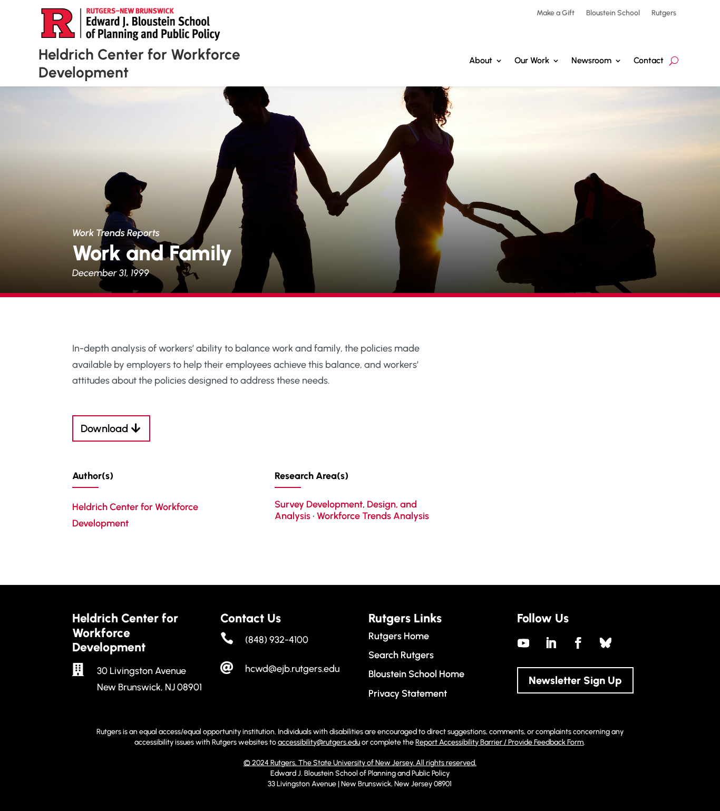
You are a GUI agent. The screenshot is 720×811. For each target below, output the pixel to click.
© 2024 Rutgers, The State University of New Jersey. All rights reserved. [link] (360, 762)
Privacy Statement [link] (407, 693)
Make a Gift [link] (556, 13)
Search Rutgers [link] (401, 655)
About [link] (480, 60)
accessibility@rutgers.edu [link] (319, 742)
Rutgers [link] (663, 13)
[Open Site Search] (673, 61)
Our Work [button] (531, 60)
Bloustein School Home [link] (416, 674)
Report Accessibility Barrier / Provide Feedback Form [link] (499, 742)
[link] (523, 642)
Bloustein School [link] (613, 13)
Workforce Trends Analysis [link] (373, 516)
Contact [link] (649, 60)
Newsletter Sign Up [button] (575, 680)
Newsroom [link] (591, 60)
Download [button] (104, 428)
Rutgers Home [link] (398, 636)
